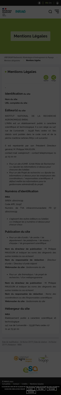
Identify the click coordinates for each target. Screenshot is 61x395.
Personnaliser (31, 392)
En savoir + (30, 389)
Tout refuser (41, 389)
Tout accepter (52, 389)
